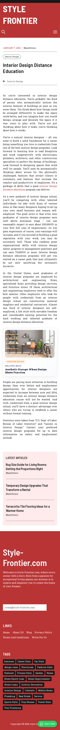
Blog (29, 632)
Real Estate (25, 696)
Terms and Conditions (16, 637)
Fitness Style (24, 673)
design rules (11, 667)
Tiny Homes (27, 702)
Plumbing (9, 696)
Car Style (39, 661)
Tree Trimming (12, 707)
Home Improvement (39, 678)
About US (18, 632)
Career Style (24, 661)
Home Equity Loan (14, 678)
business (9, 661)
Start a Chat (49, 724)
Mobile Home (45, 690)
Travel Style (44, 702)
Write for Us (39, 637)
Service (38, 696)
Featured (9, 673)
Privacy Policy (43, 632)
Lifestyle (30, 690)
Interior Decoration (32, 684)
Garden (39, 673)
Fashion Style (45, 667)
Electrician (28, 667)
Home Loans (11, 684)
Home (6, 632)
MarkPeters (30, 48)
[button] (3, 32)
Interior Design (12, 56)
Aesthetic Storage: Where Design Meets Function (26, 371)
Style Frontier (20, 14)
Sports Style (11, 702)
